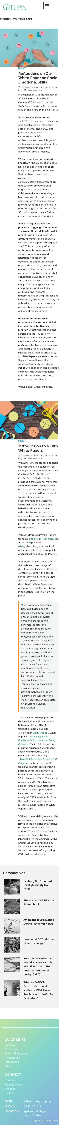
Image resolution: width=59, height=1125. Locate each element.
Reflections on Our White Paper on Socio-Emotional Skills (38, 77)
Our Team (10, 1089)
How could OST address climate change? (38, 941)
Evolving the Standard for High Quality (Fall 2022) (37, 885)
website (33, 538)
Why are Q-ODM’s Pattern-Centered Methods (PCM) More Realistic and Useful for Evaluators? (38, 990)
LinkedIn (9, 1080)
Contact (9, 1093)
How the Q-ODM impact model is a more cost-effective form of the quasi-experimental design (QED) (38, 966)
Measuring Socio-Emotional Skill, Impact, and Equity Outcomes (37, 740)
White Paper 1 (41, 732)
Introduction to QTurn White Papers (38, 448)
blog (22, 546)
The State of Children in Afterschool (38, 902)
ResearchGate (50, 538)
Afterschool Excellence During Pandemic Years (38, 921)
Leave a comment (34, 90)
